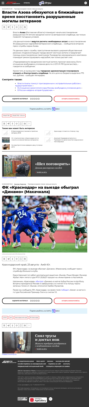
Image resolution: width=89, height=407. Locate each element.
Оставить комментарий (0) (71, 99)
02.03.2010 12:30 (7, 9)
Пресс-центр (40, 361)
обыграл (39, 281)
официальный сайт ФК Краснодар (13, 254)
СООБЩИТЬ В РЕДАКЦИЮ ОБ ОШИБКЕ (58, 366)
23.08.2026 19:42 (7, 184)
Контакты (66, 364)
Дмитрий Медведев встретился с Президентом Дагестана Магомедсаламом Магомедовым (68, 139)
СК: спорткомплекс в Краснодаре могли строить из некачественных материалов (25, 139)
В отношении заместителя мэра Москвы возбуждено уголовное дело (49, 88)
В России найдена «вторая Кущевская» (35, 90)
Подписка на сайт (54, 364)
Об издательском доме (26, 361)
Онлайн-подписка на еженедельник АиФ (32, 364)
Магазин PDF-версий (63, 361)
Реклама (50, 361)
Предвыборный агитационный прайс (31, 366)
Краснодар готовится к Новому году (66, 131)
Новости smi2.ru (9, 178)
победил (65, 290)
